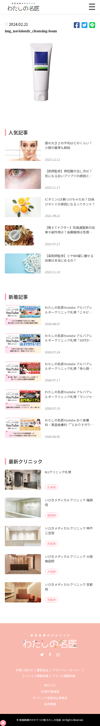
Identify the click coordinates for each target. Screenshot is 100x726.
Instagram (58, 654)
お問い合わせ (24, 670)
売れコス (50, 685)
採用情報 (50, 704)
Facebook (50, 654)
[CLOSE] (92, 7)
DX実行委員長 (50, 691)
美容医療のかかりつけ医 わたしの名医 (40, 720)
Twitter (42, 654)
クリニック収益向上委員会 (50, 698)
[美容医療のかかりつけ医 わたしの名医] (50, 646)
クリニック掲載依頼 (35, 676)
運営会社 (42, 670)
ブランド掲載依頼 (63, 676)
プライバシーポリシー (66, 670)
